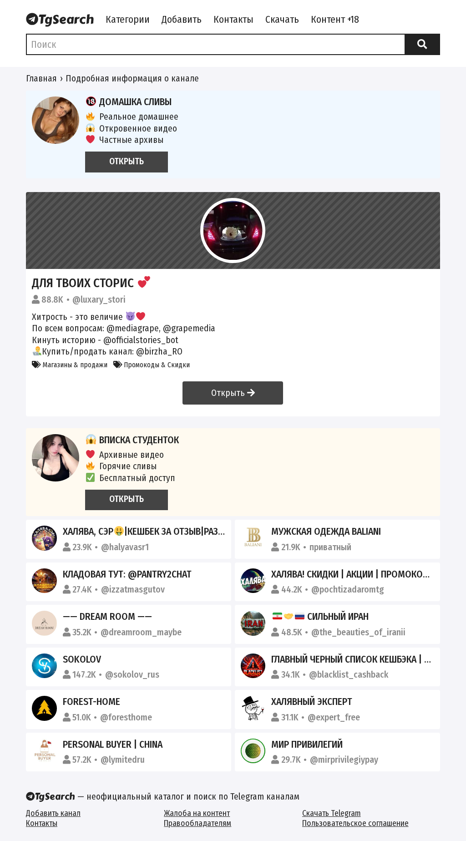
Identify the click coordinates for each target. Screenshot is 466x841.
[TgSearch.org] (60, 20)
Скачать (282, 19)
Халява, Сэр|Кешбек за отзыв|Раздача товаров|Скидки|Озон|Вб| (209, 531)
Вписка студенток (139, 440)
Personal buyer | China (112, 744)
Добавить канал (53, 813)
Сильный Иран (337, 617)
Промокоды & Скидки (156, 364)
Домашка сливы (135, 102)
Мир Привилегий (307, 744)
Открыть (229, 393)
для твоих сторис (84, 282)
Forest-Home (91, 702)
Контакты (233, 19)
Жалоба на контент (197, 813)
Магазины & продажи (74, 364)
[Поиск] (422, 44)
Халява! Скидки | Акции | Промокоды (353, 574)
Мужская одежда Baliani (326, 531)
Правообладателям (197, 823)
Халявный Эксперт (311, 702)
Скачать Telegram (331, 813)
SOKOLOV (82, 659)
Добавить (182, 19)
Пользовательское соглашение (355, 823)
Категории (128, 19)
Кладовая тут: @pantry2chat (127, 574)
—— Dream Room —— (107, 617)
